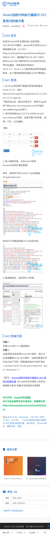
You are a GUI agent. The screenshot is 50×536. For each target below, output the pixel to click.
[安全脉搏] (12, 5)
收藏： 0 (34, 532)
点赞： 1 (9, 532)
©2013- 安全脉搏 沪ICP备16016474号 (24, 526)
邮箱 (7, 503)
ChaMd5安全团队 (16, 26)
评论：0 (22, 532)
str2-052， (16, 420)
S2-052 (6, 420)
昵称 (7, 498)
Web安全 (6, 26)
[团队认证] (23, 26)
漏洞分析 (11, 426)
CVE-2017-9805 (37, 417)
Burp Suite (12, 417)
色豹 (19, 426)
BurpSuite (23, 417)
